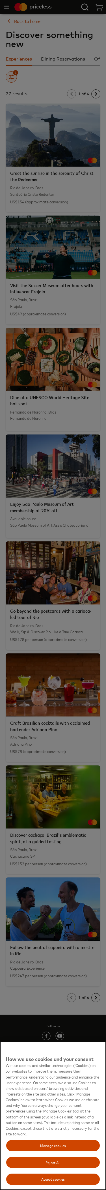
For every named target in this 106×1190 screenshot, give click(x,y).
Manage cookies (53, 1145)
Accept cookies (53, 1179)
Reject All (53, 1162)
